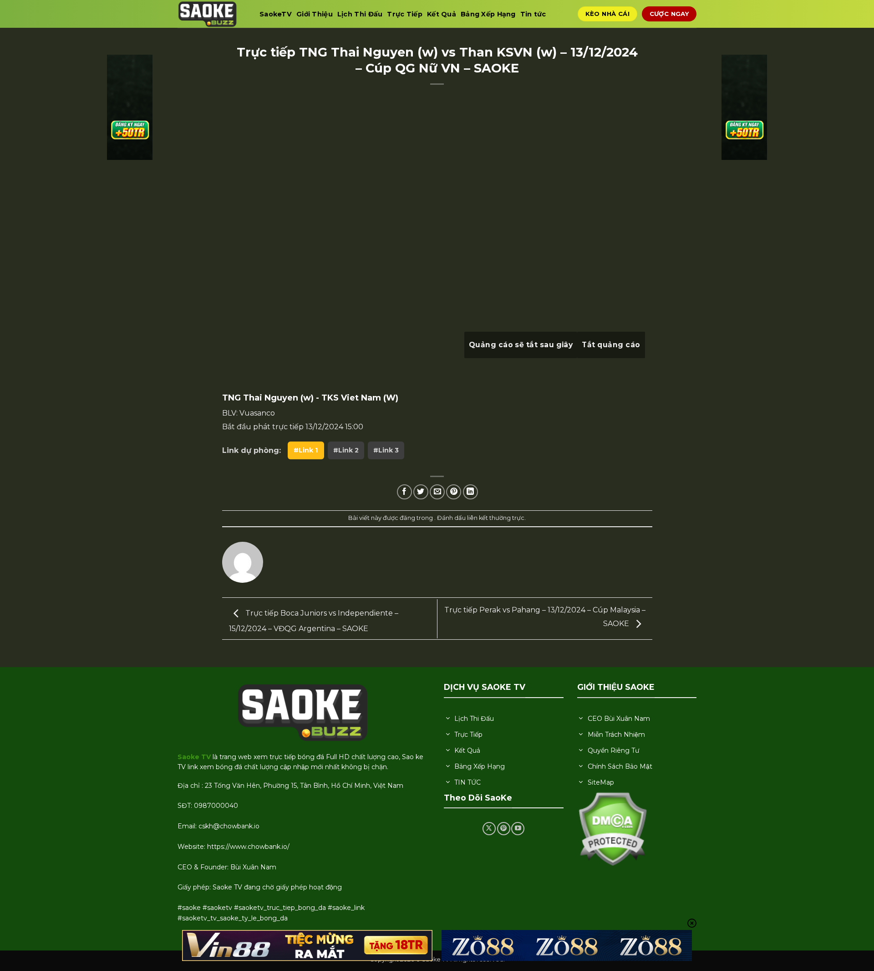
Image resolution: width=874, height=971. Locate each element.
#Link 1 (306, 450)
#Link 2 (346, 450)
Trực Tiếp (404, 14)
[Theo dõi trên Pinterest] (503, 828)
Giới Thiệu (314, 14)
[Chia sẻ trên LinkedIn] (470, 491)
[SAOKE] (212, 14)
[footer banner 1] (307, 945)
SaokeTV (275, 14)
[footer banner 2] (567, 945)
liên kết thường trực (495, 517)
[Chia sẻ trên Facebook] (404, 491)
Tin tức (533, 14)
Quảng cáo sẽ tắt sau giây (521, 344)
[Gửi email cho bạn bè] (437, 491)
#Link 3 (386, 450)
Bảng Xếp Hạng (488, 14)
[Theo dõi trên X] (489, 828)
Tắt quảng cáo (611, 344)
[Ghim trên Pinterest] (453, 491)
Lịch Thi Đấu (359, 14)
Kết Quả (441, 14)
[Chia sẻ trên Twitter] (420, 491)
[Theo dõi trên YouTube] (517, 828)
